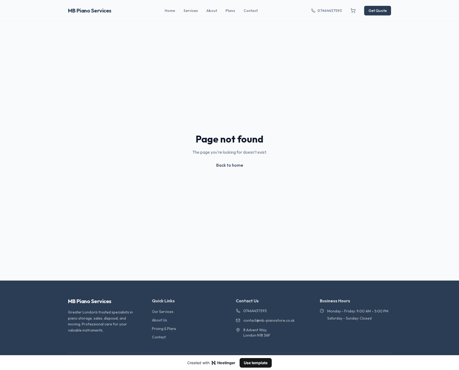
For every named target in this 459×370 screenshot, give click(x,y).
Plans (230, 10)
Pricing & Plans (164, 328)
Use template (255, 362)
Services (191, 10)
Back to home (229, 165)
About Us (159, 320)
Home (170, 10)
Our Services (162, 311)
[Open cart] (353, 10)
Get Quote (377, 10)
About (211, 10)
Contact (251, 10)
